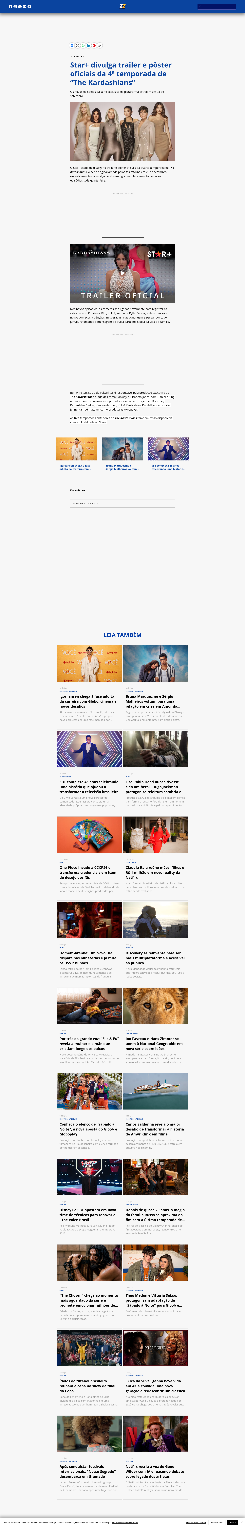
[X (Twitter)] (77, 45)
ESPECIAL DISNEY (132, 1033)
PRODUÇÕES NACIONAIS (68, 691)
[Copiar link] (100, 45)
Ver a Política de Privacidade (125, 1522)
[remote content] (122, 214)
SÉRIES (62, 1290)
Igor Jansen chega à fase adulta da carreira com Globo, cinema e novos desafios (75, 467)
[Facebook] (10, 6)
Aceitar (233, 1522)
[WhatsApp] (83, 45)
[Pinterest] (94, 45)
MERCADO (129, 948)
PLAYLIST (63, 1033)
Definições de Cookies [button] (196, 1522)
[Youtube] (24, 6)
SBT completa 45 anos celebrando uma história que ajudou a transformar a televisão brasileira (168, 467)
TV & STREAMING (66, 777)
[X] (20, 6)
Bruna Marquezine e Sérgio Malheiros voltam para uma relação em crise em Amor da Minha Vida (121, 467)
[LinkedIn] (88, 45)
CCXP (61, 862)
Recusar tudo (217, 1522)
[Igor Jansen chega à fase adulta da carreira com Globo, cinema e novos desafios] (76, 448)
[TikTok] (29, 6)
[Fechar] (241, 1522)
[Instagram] (15, 6)
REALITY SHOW (131, 862)
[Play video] (122, 273)
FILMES (128, 777)
